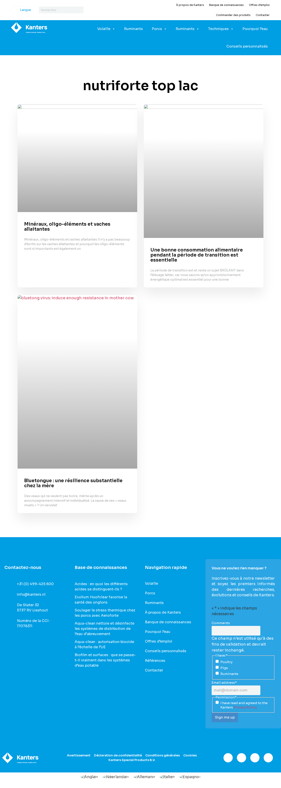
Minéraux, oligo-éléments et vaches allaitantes (67, 226)
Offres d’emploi (259, 5)
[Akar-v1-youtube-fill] (268, 757)
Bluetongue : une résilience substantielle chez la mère (73, 483)
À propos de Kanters (190, 5)
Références (155, 661)
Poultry (226, 662)
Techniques (218, 29)
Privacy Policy (245, 707)
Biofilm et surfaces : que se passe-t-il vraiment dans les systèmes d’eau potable (105, 660)
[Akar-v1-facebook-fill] (228, 757)
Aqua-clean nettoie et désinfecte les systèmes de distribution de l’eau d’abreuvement (104, 628)
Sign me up (225, 717)
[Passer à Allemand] (144, 777)
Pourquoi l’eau (255, 29)
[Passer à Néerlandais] (115, 777)
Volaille (103, 29)
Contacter (263, 15)
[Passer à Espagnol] (190, 777)
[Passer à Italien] (167, 777)
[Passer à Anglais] (89, 777)
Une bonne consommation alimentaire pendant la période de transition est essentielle (196, 255)
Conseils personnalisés (247, 46)
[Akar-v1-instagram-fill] (241, 757)
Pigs (224, 668)
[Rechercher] (80, 10)
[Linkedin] (254, 757)
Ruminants (133, 29)
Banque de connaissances (226, 5)
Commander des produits (233, 15)
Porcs (157, 29)
